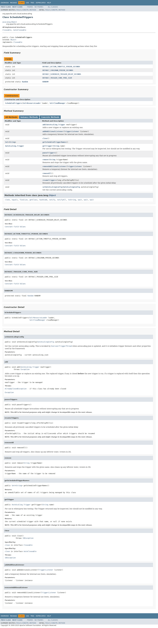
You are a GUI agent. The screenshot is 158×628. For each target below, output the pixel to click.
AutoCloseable (19, 30)
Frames (30, 7)
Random (25, 82)
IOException (28, 538)
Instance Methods (29, 117)
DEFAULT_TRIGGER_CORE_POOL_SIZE (57, 78)
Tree (32, 3)
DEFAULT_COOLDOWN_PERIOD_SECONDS (57, 70)
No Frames (39, 7)
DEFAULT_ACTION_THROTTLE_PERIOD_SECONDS (61, 67)
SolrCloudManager (57, 103)
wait (80, 200)
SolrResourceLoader (32, 103)
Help (49, 3)
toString (72, 200)
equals (15, 200)
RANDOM (45, 82)
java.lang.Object (9, 22)
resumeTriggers (49, 180)
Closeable (6, 30)
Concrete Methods (50, 117)
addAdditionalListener (52, 131)
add (43, 125)
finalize (24, 200)
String (12, 142)
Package (13, 3)
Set (6, 142)
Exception (25, 369)
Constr (25, 10)
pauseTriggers (48, 153)
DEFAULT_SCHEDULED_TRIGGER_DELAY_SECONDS (61, 74)
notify (52, 200)
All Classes (53, 7)
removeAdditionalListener (54, 166)
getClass (33, 200)
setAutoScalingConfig (52, 187)
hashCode (43, 200)
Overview (5, 3)
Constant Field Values (15, 227)
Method (33, 10)
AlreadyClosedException (16, 389)
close (44, 138)
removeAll (46, 173)
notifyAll (61, 200)
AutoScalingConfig (71, 187)
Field (18, 10)
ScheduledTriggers (13, 103)
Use (27, 3)
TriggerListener (71, 131)
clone (7, 200)
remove (45, 160)
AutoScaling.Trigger (55, 125)
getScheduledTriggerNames (54, 142)
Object (13, 40)
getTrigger (47, 146)
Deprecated (41, 3)
